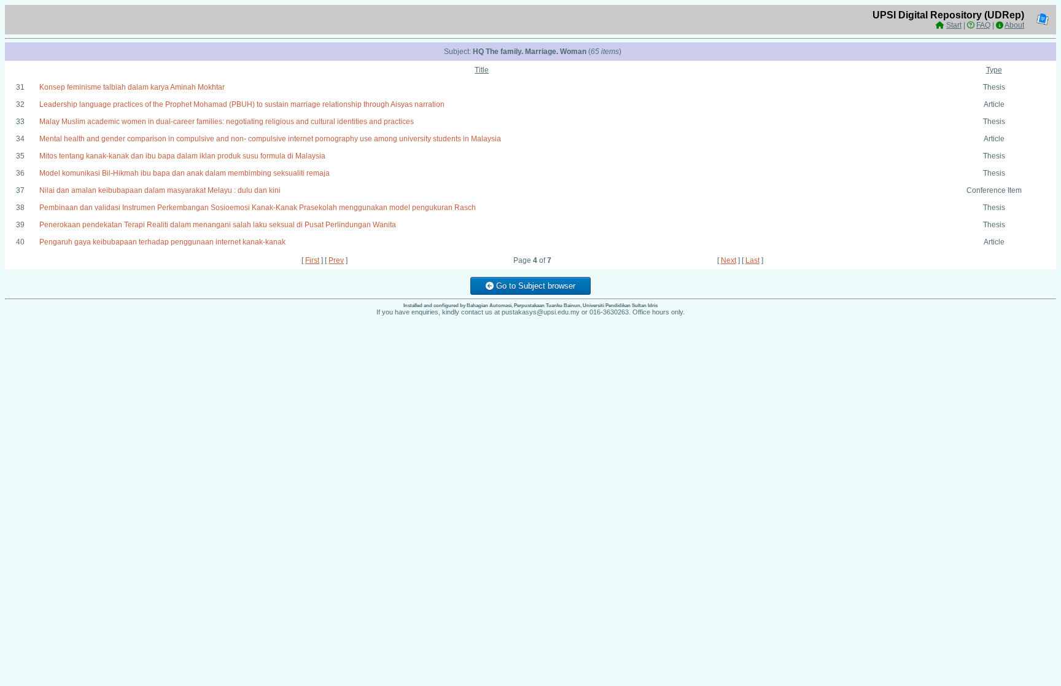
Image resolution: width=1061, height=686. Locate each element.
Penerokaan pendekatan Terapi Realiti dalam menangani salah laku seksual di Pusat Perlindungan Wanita (217, 224)
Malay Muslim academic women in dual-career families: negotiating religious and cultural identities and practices (226, 121)
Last (752, 260)
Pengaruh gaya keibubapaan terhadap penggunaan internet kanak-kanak (162, 242)
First (312, 260)
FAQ (983, 25)
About (1014, 25)
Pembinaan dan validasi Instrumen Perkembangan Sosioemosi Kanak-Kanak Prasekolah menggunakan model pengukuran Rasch (257, 207)
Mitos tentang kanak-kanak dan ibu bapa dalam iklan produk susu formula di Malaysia (182, 156)
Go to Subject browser (534, 285)
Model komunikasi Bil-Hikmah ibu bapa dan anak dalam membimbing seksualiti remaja (184, 173)
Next (728, 260)
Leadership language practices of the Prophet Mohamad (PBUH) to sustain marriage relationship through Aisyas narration (242, 104)
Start (954, 25)
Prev (336, 260)
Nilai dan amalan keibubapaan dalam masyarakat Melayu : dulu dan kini (160, 190)
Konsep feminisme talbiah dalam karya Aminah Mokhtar (132, 87)
